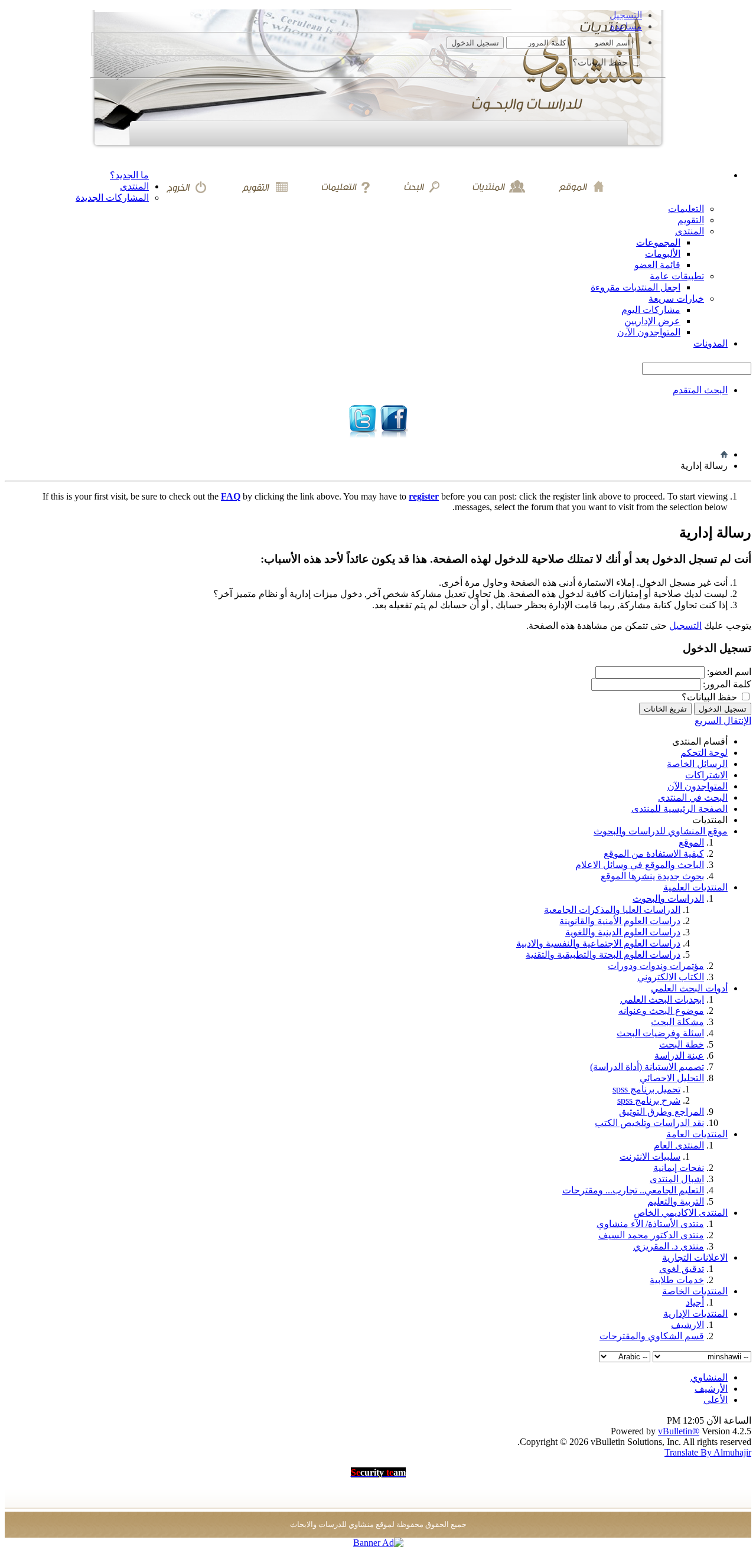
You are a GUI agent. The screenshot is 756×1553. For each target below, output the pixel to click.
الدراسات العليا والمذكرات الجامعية (612, 910)
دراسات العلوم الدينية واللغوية (622, 932)
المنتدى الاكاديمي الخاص (681, 1213)
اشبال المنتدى (677, 1179)
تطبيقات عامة (677, 276)
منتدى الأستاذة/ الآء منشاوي (650, 1224)
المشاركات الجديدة (112, 198)
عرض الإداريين (652, 321)
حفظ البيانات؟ (601, 62)
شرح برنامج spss (648, 1100)
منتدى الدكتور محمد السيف (651, 1235)
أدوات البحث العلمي (689, 988)
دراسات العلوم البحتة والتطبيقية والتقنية (603, 955)
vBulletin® (678, 1431)
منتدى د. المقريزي (668, 1246)
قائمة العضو (657, 265)
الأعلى (715, 1400)
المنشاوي (709, 1377)
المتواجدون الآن (697, 786)
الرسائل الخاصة (697, 764)
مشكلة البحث (677, 1022)
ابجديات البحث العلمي (662, 999)
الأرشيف (711, 1389)
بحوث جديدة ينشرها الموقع (652, 876)
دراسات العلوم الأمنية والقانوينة (619, 921)
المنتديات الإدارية (695, 1314)
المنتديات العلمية (695, 887)
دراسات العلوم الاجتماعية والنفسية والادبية (598, 943)
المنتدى (134, 186)
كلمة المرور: (727, 684)
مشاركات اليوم (650, 310)
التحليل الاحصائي (672, 1078)
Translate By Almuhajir (707, 1452)
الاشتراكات (706, 775)
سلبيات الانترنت (650, 1156)
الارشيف (687, 1325)
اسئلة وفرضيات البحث (660, 1033)
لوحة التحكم (704, 753)
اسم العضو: (729, 672)
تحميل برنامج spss (646, 1089)
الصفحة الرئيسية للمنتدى (679, 809)
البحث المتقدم (700, 390)
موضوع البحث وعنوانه (661, 1011)
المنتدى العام (679, 1145)
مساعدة (626, 26)
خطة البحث (681, 1044)
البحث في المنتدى (693, 797)
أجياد (695, 1302)
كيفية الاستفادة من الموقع (654, 854)
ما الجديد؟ (129, 175)
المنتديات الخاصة (695, 1291)
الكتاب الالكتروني (670, 977)
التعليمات (686, 209)
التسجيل (626, 15)
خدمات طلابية (677, 1280)
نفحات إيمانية (678, 1168)
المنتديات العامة (697, 1134)
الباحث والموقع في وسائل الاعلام (639, 865)
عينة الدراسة (679, 1055)
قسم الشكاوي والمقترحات (651, 1336)
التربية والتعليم (675, 1201)
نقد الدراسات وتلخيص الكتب (649, 1123)
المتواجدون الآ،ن (648, 332)
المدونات (710, 343)
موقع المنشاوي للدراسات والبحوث (661, 831)
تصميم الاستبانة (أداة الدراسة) (647, 1067)
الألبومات (662, 254)
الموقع (691, 842)
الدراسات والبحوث (668, 898)
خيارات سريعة (676, 298)
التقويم (690, 220)
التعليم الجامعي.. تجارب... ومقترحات (633, 1190)
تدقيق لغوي (681, 1269)
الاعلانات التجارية (695, 1257)
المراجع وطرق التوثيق (661, 1112)
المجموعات (658, 242)
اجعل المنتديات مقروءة (635, 287)
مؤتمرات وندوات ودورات (656, 966)
